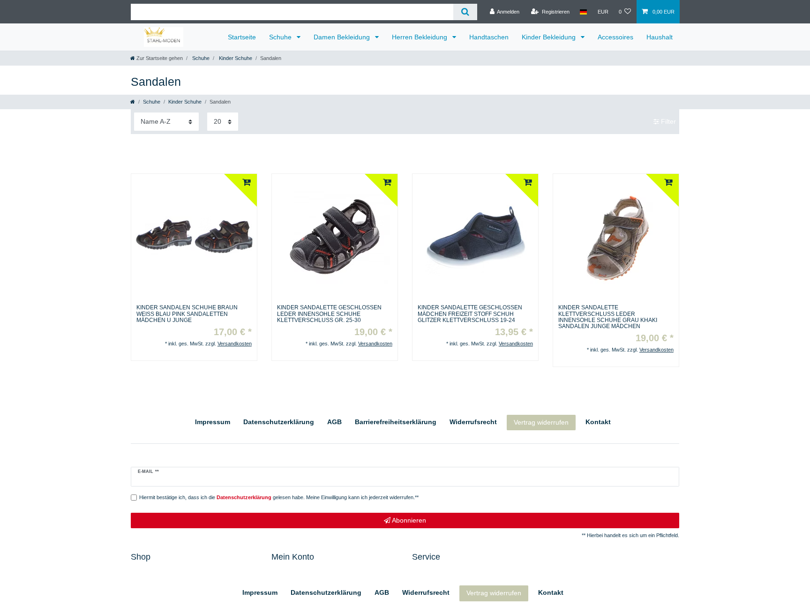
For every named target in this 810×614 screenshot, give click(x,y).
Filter (667, 121)
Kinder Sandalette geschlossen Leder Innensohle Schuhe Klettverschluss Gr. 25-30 (329, 314)
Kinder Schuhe (235, 58)
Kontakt (598, 422)
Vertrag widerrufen (541, 422)
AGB (334, 422)
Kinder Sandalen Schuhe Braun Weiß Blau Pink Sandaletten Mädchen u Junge (187, 314)
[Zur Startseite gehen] (132, 102)
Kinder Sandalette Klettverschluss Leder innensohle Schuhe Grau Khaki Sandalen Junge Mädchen (607, 317)
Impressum (212, 422)
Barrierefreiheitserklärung (395, 422)
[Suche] (465, 12)
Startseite (242, 37)
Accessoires (615, 37)
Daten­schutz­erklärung (278, 422)
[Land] (583, 11)
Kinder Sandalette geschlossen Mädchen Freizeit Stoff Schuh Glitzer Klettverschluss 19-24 (470, 314)
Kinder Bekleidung (550, 37)
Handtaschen (489, 37)
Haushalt (659, 37)
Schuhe (281, 37)
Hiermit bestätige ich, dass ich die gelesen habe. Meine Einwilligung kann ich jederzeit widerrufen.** (279, 497)
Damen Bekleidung (343, 37)
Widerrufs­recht (473, 422)
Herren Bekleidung (420, 37)
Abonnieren (408, 520)
